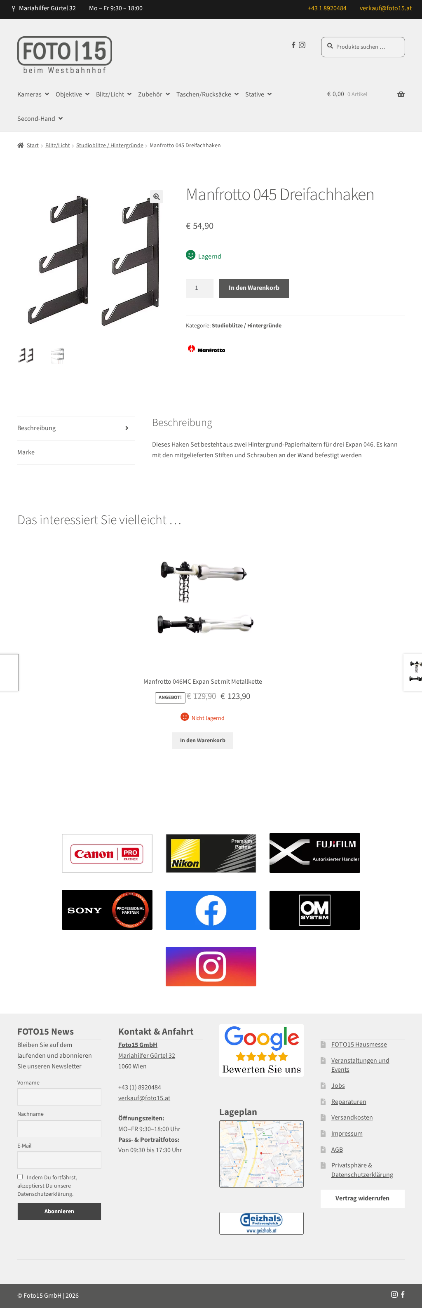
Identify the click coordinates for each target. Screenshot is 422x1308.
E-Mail (24, 1146)
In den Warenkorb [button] (202, 740)
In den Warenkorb (254, 287)
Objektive (69, 94)
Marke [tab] (26, 452)
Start (33, 145)
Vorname (28, 1083)
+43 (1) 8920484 (139, 1087)
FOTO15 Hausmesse (359, 1044)
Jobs (338, 1085)
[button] (156, 196)
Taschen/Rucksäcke (203, 94)
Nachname (30, 1114)
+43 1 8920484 (327, 8)
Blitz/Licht (110, 94)
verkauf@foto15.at (386, 8)
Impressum (347, 1133)
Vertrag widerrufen (362, 1198)
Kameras (29, 94)
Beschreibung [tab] (36, 428)
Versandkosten (352, 1117)
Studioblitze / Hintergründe (109, 145)
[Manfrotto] (206, 348)
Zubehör (150, 94)
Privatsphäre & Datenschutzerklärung (362, 1170)
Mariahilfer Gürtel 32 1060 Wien (146, 1055)
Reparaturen (348, 1101)
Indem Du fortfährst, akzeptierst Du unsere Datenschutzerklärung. (47, 1186)
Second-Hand (36, 118)
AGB (337, 1149)
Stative (254, 94)
